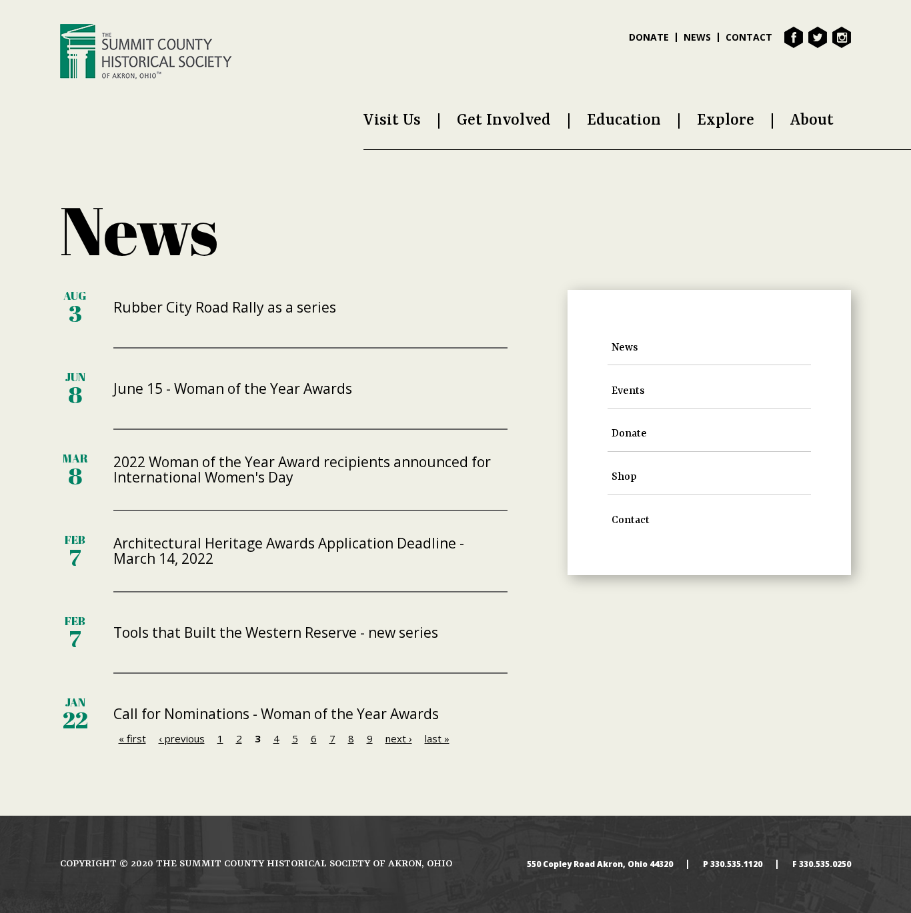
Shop (624, 477)
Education (624, 120)
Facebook (793, 37)
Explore (725, 120)
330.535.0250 (825, 864)
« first (132, 738)
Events (628, 391)
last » (437, 738)
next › (398, 738)
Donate (649, 37)
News (697, 37)
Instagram (841, 37)
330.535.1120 (736, 864)
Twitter (817, 37)
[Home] (146, 51)
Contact (749, 37)
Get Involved (504, 120)
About (812, 120)
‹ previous (182, 738)
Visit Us (392, 120)
